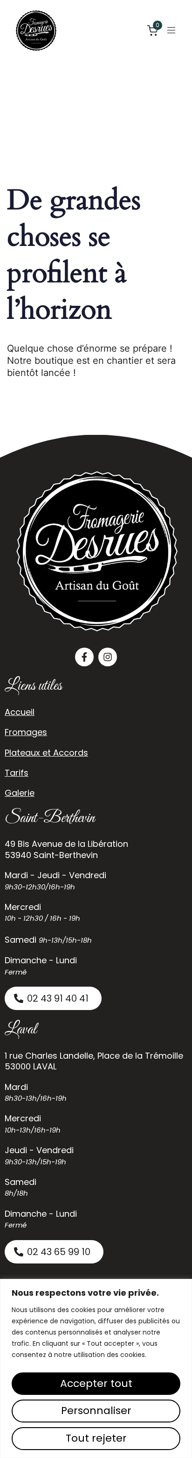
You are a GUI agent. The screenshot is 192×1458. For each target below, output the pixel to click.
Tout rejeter (96, 1438)
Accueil (19, 712)
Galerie (19, 792)
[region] (96, 1368)
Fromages (26, 732)
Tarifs (16, 772)
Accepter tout (96, 1383)
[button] (174, 30)
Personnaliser (96, 1410)
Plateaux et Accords (46, 752)
